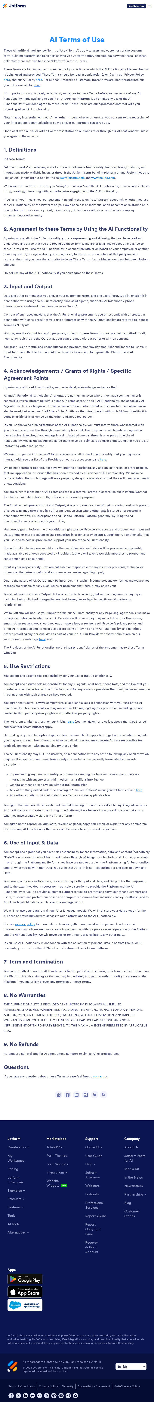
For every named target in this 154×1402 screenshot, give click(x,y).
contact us (100, 1076)
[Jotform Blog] (39, 1395)
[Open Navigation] (149, 6)
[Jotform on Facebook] (11, 1395)
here (7, 80)
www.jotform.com (72, 178)
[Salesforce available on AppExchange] (25, 1305)
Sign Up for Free (136, 6)
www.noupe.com (103, 178)
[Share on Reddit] (85, 1095)
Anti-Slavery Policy (127, 1386)
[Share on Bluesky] (94, 1095)
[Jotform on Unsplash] (75, 1395)
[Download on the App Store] (25, 1292)
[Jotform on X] (18, 1395)
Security (68, 1386)
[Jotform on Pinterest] (54, 1395)
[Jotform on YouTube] (61, 1395)
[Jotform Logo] (14, 6)
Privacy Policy (48, 1386)
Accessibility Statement (94, 1386)
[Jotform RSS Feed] (46, 1395)
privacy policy (25, 924)
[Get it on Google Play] (25, 1279)
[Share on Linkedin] (76, 1095)
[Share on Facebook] (67, 1095)
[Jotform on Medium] (32, 1395)
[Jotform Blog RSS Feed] (103, 1095)
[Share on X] (58, 1095)
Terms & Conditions (21, 1386)
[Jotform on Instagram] (68, 1395)
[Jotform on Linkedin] (25, 1395)
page (70, 721)
